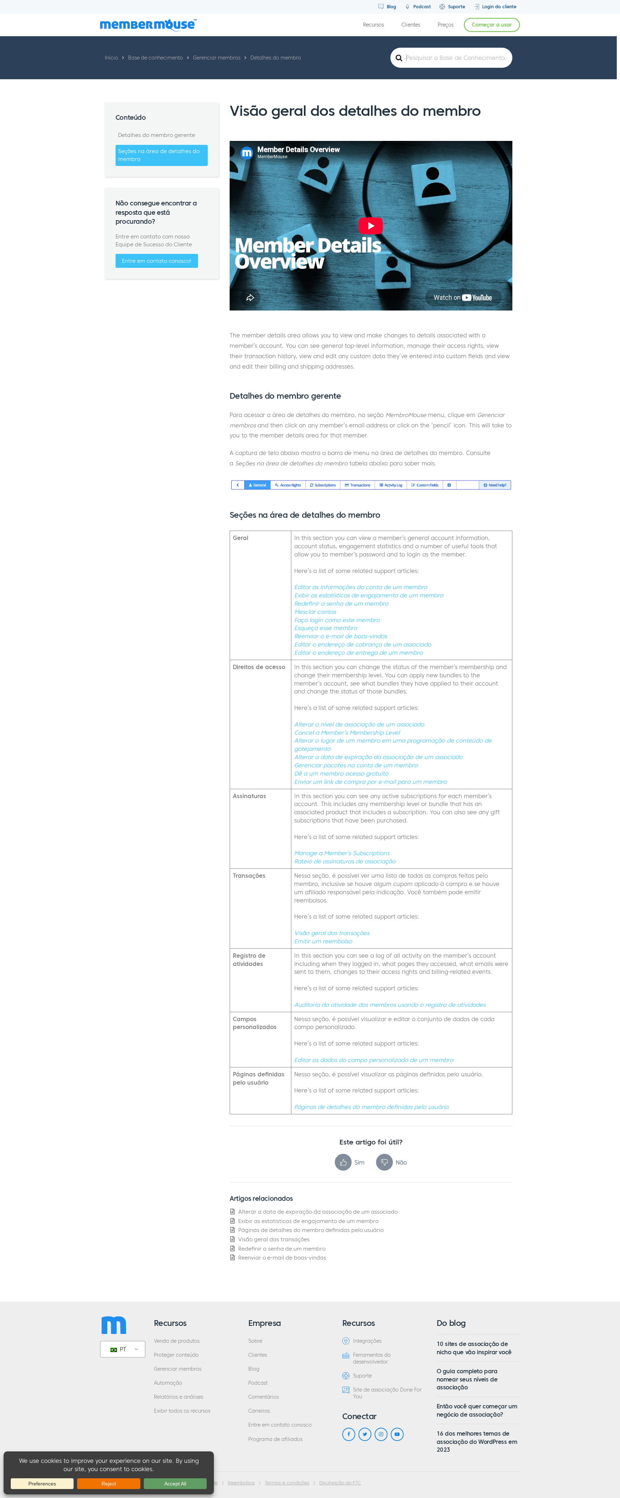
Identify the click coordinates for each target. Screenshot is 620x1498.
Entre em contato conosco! (157, 260)
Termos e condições (287, 1483)
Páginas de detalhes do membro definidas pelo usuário (371, 1106)
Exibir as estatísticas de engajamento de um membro (368, 595)
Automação (168, 1383)
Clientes (410, 25)
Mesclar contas (315, 611)
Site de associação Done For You (387, 1393)
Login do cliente (498, 6)
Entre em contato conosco (280, 1425)
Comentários (263, 1397)
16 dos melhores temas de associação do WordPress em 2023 (477, 1441)
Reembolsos (241, 1483)
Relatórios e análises (178, 1397)
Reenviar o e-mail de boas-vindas (340, 636)
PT (122, 1349)
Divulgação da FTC (340, 1483)
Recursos (373, 25)
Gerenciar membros (177, 1369)
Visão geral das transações (274, 1239)
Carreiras (259, 1411)
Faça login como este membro (337, 620)
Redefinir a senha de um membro (341, 603)
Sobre (255, 1341)
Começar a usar (492, 25)
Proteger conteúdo (176, 1355)
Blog (390, 6)
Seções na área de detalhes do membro (158, 155)
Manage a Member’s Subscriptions (341, 853)
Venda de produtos (176, 1341)
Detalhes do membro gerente (156, 135)
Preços (446, 25)
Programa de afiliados (275, 1439)
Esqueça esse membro (325, 627)
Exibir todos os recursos (182, 1411)
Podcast (421, 6)
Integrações (367, 1341)
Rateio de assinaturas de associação (344, 861)
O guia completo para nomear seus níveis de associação (467, 1379)
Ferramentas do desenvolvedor (372, 1358)
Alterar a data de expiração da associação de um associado (318, 1211)
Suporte (456, 6)
